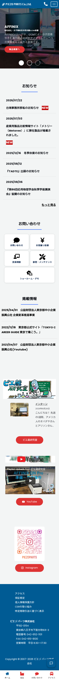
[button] (21, 62)
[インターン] (19, 409)
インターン (41, 404)
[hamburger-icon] (54, 4)
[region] (29, 38)
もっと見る (49, 205)
